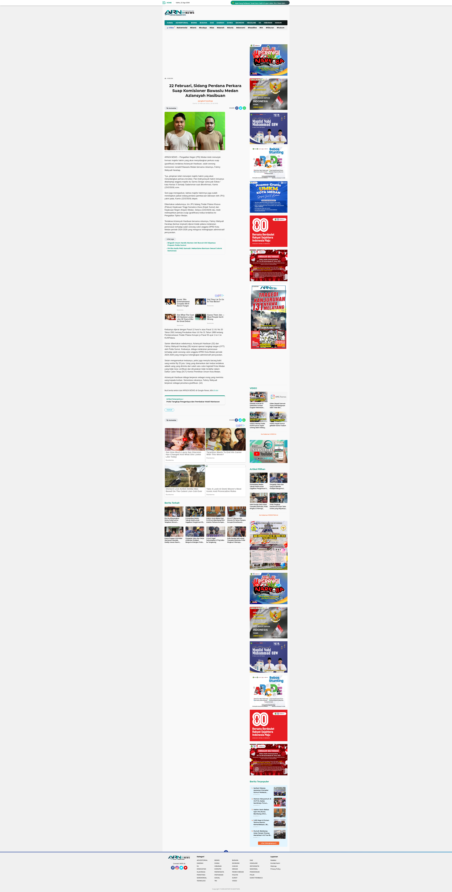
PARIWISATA (219, 872)
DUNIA (230, 23)
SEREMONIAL (202, 878)
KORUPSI (217, 869)
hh (260, 23)
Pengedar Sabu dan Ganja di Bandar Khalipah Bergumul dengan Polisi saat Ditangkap (277, 486)
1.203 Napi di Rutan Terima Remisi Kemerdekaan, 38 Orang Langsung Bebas (261, 822)
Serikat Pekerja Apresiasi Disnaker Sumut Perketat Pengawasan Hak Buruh (261, 790)
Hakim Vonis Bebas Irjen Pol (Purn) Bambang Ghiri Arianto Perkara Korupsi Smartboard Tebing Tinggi (261, 812)
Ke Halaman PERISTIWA (268, 515)
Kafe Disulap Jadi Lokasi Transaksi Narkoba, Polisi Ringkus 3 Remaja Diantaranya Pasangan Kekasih (259, 507)
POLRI (252, 875)
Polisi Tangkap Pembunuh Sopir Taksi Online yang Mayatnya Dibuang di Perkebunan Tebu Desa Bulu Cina (278, 507)
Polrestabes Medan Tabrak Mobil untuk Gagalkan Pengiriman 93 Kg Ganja (258, 486)
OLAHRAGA (201, 872)
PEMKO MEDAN (238, 872)
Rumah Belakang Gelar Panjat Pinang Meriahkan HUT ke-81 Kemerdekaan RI (262, 833)
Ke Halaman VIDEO (268, 434)
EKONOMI (240, 23)
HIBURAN (268, 23)
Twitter (182, 871)
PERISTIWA (201, 875)
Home (169, 3)
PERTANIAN (218, 875)
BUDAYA (203, 23)
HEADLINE (251, 23)
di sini (215, 390)
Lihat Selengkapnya (268, 843)
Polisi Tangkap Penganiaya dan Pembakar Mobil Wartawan (193, 402)
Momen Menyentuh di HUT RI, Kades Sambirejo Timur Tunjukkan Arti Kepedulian (262, 801)
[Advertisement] (229, 11)
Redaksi (273, 860)
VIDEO (253, 388)
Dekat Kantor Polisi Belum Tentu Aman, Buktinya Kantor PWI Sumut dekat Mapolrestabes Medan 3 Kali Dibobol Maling (261, 3)
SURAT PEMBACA (256, 878)
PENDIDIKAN (255, 872)
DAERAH (220, 23)
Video (171, 28)
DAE (212, 23)
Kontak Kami (275, 863)
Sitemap (273, 866)
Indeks (170, 23)
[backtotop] (226, 852)
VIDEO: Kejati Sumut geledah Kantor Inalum (278, 424)
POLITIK (235, 875)
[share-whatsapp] (244, 108)
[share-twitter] (240, 108)
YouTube (187, 871)
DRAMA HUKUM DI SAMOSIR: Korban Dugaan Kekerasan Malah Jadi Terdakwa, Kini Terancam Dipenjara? (257, 406)
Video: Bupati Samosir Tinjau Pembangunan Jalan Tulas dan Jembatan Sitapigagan (278, 406)
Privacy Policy (275, 869)
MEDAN (235, 869)
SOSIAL (217, 878)
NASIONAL (254, 869)
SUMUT (234, 878)
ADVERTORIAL (182, 23)
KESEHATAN (201, 869)
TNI (215, 881)
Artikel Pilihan (257, 469)
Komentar (172, 108)
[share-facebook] (236, 108)
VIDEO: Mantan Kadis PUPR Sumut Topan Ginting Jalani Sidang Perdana (257, 426)
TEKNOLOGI (201, 881)
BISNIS (194, 23)
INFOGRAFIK (254, 866)
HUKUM (278, 23)
